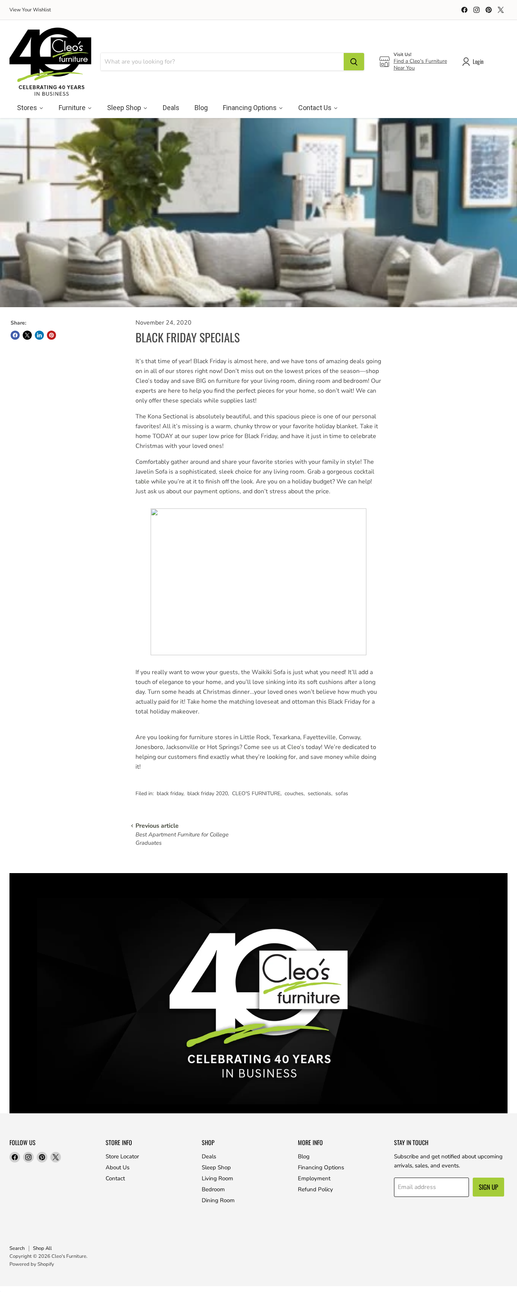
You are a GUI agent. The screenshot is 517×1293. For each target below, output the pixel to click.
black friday (170, 793)
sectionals (319, 793)
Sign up (488, 1187)
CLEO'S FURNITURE (256, 793)
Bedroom (213, 1189)
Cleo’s (295, 747)
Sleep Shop (216, 1167)
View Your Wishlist (30, 10)
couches (294, 793)
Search (17, 1248)
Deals (209, 1156)
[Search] (354, 61)
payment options (217, 491)
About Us (117, 1167)
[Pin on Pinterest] (51, 335)
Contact (115, 1178)
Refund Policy (315, 1189)
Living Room (217, 1178)
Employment (314, 1178)
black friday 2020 (207, 793)
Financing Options (321, 1167)
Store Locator (122, 1156)
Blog (304, 1156)
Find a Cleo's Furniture (420, 61)
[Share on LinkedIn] (39, 335)
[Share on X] (27, 335)
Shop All (42, 1248)
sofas (341, 793)
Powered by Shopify (31, 1264)
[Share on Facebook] (15, 335)
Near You (404, 67)
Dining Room (218, 1200)
